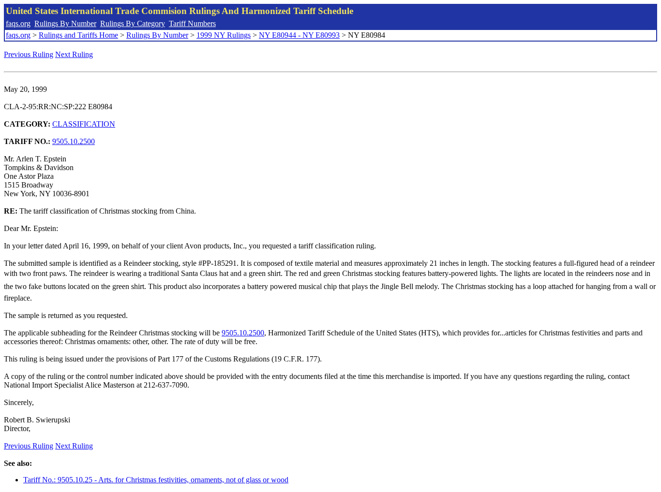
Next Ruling (74, 54)
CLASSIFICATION (83, 124)
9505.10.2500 (73, 141)
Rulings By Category (132, 23)
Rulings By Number (65, 23)
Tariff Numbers (192, 23)
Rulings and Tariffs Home (78, 35)
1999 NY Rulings (223, 35)
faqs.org (18, 23)
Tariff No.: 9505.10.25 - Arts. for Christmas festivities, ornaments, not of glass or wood (155, 480)
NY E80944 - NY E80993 (299, 35)
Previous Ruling (28, 54)
